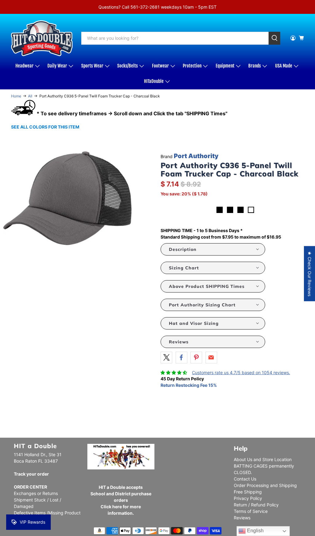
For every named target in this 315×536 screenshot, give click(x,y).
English (255, 530)
